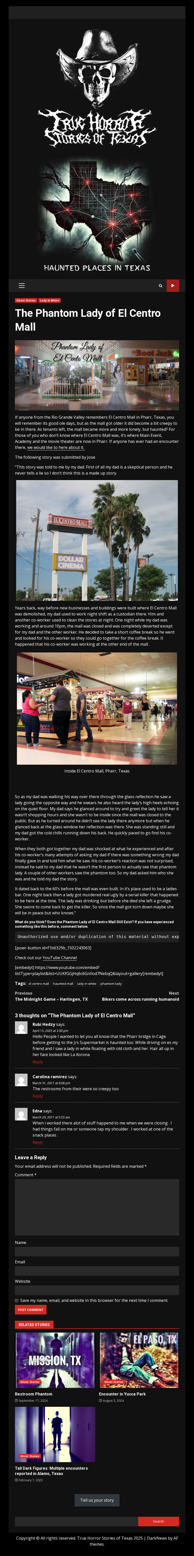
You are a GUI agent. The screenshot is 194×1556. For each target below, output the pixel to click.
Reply (38, 1062)
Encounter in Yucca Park (139, 1360)
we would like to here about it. (56, 447)
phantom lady (111, 983)
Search (158, 1521)
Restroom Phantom (55, 1360)
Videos (173, 286)
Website (22, 1281)
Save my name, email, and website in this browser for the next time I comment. (94, 1300)
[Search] (160, 286)
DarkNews (157, 1538)
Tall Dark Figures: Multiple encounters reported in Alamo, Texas (55, 1434)
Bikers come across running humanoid (140, 996)
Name (20, 1242)
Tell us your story (97, 1500)
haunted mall (63, 983)
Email (20, 1262)
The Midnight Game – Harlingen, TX (51, 996)
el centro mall (39, 983)
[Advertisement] (97, 214)
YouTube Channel (60, 957)
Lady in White (49, 300)
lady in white (86, 983)
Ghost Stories (26, 300)
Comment (26, 1175)
